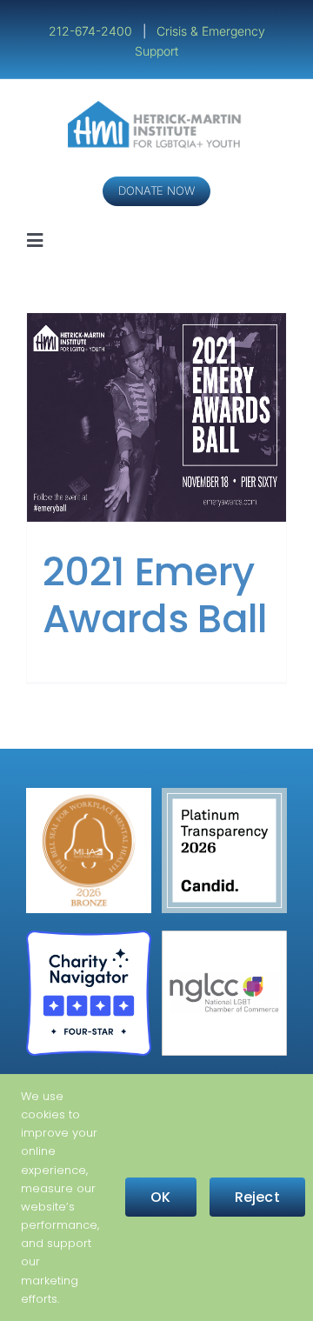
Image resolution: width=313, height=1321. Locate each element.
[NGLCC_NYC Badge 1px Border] (224, 937)
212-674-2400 (92, 30)
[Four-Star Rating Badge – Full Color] (88, 937)
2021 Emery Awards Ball (155, 595)
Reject (257, 1197)
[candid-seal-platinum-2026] (224, 794)
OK (160, 1197)
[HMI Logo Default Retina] (157, 107)
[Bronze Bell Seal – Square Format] (88, 794)
